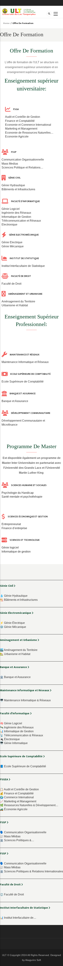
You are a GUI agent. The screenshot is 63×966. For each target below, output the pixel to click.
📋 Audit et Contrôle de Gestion (19, 789)
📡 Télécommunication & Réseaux (21, 735)
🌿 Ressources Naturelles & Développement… (29, 805)
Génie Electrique (12, 242)
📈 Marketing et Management (18, 801)
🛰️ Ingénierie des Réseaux (17, 727)
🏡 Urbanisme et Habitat (15, 654)
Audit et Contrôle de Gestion (22, 116)
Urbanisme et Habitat (15, 305)
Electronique (9, 224)
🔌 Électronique (10, 739)
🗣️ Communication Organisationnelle (23, 832)
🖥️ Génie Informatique (14, 743)
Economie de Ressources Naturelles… (29, 132)
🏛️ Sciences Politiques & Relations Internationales (31, 871)
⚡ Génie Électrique (12, 622)
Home (6, 23)
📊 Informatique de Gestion (17, 731)
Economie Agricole (17, 136)
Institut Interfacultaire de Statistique (23, 265)
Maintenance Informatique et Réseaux (25, 361)
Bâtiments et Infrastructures (18, 189)
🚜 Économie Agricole (13, 809)
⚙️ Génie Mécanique (13, 626)
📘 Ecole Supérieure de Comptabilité (23, 766)
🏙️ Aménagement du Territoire (18, 649)
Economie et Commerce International (28, 124)
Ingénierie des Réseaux (16, 212)
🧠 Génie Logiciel (11, 723)
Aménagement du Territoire (18, 301)
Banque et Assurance (15, 401)
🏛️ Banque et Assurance (15, 677)
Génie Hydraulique (13, 185)
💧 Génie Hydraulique (13, 595)
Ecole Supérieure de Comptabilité (23, 381)
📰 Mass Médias (10, 836)
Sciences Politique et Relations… (22, 167)
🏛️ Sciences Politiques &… (17, 840)
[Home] (19, 11)
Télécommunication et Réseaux (21, 220)
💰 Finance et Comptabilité (17, 793)
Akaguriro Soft (33, 960)
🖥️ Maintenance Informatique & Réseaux (25, 700)
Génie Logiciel (11, 208)
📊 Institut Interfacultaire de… (18, 917)
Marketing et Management (21, 128)
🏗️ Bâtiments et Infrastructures (19, 599)
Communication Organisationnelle (23, 159)
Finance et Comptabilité (20, 120)
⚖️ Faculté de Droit (12, 894)
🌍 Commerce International (17, 797)
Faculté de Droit (11, 283)
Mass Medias (10, 163)
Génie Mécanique (13, 246)
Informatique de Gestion (16, 216)
